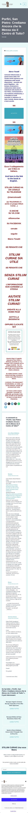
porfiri (11, 50)
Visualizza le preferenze (14, 808)
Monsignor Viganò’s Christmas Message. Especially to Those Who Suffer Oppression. (14, 703)
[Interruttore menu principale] (24, 4)
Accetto (14, 113)
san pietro (15, 50)
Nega (14, 803)
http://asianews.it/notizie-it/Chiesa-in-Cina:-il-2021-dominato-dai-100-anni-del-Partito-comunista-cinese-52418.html (12, 488)
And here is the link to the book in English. (14, 178)
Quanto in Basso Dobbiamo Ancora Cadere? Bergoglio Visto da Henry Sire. (14, 732)
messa (7, 50)
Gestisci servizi (14, 795)
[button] (26, 781)
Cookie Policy (13, 811)
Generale (4, 37)
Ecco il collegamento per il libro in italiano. (14, 168)
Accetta (14, 799)
